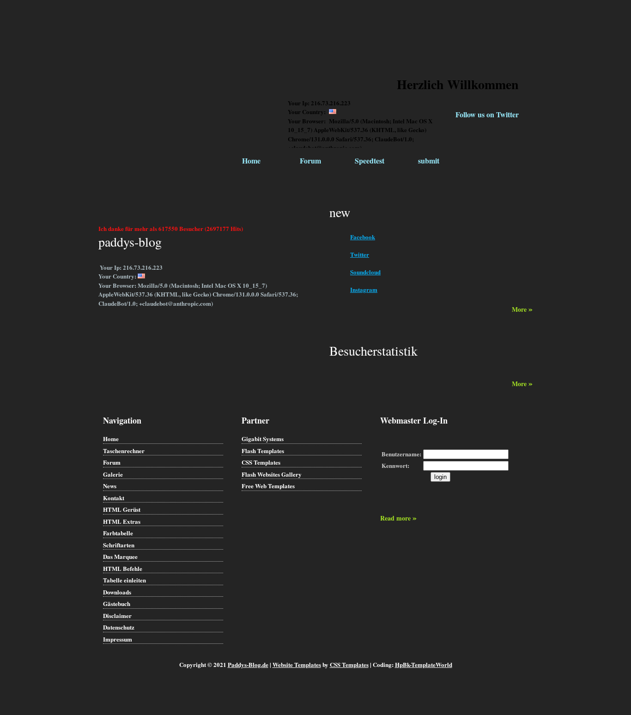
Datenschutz (118, 627)
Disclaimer (117, 615)
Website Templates (297, 664)
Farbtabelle (118, 532)
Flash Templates (263, 450)
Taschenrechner (124, 450)
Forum (310, 160)
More (522, 309)
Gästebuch (116, 603)
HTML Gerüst (121, 509)
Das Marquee (120, 556)
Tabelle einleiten (124, 580)
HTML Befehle (122, 568)
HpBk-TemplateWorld (423, 664)
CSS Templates (261, 462)
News (109, 485)
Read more (398, 518)
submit (428, 160)
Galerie (113, 474)
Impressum (117, 639)
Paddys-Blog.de (248, 664)
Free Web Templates (268, 485)
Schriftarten (118, 544)
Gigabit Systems (263, 438)
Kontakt (113, 497)
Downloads (117, 592)
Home (251, 160)
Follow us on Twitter (487, 114)
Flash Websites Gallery (272, 474)
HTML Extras (121, 521)
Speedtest (369, 160)
